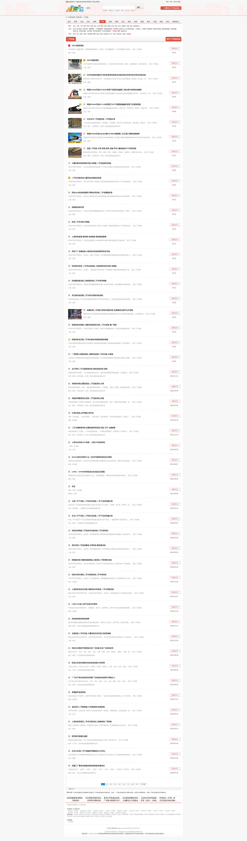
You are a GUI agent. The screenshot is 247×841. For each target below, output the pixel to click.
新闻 (161, 21)
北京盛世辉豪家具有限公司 (132, 798)
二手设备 (85, 17)
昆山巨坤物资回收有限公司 (86, 773)
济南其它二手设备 (97, 812)
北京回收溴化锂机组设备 (85, 655)
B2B (167, 21)
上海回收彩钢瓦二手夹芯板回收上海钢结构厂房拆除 (92, 722)
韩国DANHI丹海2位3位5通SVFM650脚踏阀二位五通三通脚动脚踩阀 (113, 134)
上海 (77, 26)
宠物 (142, 21)
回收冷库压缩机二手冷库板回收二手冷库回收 (89, 575)
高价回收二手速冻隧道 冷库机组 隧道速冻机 (89, 545)
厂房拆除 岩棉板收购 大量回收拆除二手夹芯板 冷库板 (92, 354)
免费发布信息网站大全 (135, 831)
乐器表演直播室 (138, 814)
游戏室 (158, 814)
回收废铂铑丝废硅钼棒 (80, 619)
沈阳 (91, 26)
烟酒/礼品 (124, 31)
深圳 (84, 26)
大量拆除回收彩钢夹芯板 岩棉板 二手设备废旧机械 (91, 163)
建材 (119, 31)
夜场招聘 (105, 10)
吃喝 (110, 21)
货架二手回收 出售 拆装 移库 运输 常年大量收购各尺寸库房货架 (111, 148)
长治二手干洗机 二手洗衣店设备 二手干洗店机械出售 (92, 516)
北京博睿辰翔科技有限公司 (95, 798)
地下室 (89, 814)
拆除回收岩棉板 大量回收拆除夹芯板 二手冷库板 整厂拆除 (94, 325)
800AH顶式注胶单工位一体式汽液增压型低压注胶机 (92, 457)
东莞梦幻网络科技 (94, 800)
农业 (114, 34)
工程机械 (89, 34)
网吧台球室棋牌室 (105, 814)
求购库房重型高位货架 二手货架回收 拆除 (88, 398)
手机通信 (115, 29)
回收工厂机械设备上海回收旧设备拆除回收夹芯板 (91, 251)
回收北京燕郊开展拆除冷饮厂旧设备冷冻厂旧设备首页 (92, 648)
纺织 (81, 34)
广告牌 (131, 814)
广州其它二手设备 (110, 810)
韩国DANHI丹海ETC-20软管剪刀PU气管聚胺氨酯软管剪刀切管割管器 (114, 104)
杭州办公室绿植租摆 (79, 816)
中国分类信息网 (93, 833)
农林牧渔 (175, 21)
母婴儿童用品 (157, 29)
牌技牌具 (114, 814)
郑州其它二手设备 (85, 812)
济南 (127, 26)
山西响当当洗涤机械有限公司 (91, 508)
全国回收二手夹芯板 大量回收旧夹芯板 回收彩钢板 (91, 633)
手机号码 (85, 29)
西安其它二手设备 (122, 810)
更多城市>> (136, 26)
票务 (129, 21)
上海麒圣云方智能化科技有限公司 (135, 800)
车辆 (154, 21)
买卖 (102, 21)
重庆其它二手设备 (73, 812)
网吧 (92, 816)
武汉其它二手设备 (134, 810)
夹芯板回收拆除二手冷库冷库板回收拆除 (87, 295)
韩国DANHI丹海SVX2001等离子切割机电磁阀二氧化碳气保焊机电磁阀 (114, 90)
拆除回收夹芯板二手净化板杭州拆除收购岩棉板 (90, 339)
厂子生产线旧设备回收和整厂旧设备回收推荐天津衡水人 (93, 677)
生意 (81, 21)
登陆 (167, 1)
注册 (171, 1)
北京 (74, 26)
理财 (116, 21)
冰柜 (73, 486)
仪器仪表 (106, 34)
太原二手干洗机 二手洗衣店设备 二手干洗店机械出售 (92, 501)
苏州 (88, 26)
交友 (88, 21)
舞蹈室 (162, 814)
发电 (101, 34)
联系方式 (175, 48)
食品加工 (119, 34)
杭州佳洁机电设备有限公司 (88, 743)
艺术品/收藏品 (106, 31)
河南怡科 (75, 800)
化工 (77, 34)
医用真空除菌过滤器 (79, 736)
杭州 (95, 26)
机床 (97, 34)
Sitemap (125, 831)
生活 (123, 21)
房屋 (75, 21)
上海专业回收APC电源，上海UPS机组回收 (88, 442)
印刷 (84, 34)
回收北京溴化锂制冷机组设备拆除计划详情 (88, 663)
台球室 (103, 816)
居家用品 (149, 29)
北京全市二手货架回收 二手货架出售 (101, 119)
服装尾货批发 (166, 29)
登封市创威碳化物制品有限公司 (88, 626)
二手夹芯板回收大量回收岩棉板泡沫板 (86, 178)
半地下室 (97, 816)
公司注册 (127, 10)
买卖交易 (79, 17)
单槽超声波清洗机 (79, 692)
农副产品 (75, 31)
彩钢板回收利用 (78, 207)
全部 (74, 29)
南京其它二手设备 (109, 812)
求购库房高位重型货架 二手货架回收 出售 (88, 384)
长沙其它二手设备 (170, 810)
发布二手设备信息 (173, 39)
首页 (69, 21)
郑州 (105, 26)
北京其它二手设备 (73, 810)
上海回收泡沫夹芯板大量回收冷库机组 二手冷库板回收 (93, 589)
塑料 (94, 34)
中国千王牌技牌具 (149, 814)
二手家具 (143, 29)
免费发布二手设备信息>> (172, 8)
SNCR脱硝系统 (78, 46)
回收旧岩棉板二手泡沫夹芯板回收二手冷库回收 (90, 531)
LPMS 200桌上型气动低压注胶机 (84, 604)
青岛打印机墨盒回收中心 (113, 798)
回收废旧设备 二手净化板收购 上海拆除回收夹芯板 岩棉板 (94, 266)
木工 (111, 34)
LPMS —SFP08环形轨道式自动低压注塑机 (88, 472)
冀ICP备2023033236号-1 (132, 828)
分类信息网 (71, 17)
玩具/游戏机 (82, 31)
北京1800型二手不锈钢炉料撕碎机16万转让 (88, 751)
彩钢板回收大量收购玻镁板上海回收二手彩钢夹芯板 (92, 560)
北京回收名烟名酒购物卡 (168, 800)
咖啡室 (88, 816)
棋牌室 (81, 814)
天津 (112, 26)
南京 (131, 26)
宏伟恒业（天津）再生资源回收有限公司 (106, 126)
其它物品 (79, 29)
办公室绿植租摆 (170, 814)
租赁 (122, 10)
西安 (102, 26)
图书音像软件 (97, 31)
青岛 (116, 26)
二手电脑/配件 (99, 29)
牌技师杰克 (95, 814)
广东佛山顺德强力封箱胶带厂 (115, 800)
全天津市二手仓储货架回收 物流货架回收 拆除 (89, 369)
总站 (67, 2)
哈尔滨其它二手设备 (85, 810)
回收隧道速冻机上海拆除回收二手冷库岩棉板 (89, 281)
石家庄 (124, 26)
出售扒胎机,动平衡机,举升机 (83, 413)
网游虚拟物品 (108, 29)
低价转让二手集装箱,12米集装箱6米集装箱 (88, 707)
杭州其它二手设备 (121, 812)
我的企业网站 (177, 1)
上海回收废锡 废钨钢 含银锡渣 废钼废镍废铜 (89, 237)
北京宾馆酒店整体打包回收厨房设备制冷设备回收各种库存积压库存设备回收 (116, 75)
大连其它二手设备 (158, 810)
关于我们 (107, 831)
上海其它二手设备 (98, 810)
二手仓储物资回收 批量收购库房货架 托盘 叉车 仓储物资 (93, 428)
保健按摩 (117, 10)
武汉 (119, 26)
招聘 (94, 21)
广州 (81, 26)
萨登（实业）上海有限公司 (151, 800)
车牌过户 (133, 10)
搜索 (138, 7)
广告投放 (119, 831)
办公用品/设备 (129, 29)
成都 (109, 26)
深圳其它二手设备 (146, 810)
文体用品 (89, 31)
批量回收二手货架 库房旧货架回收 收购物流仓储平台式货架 (110, 310)
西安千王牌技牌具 (122, 814)
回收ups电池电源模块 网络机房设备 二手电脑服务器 (92, 192)
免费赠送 (91, 29)
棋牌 (85, 814)
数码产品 (122, 29)
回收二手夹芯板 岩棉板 (81, 222)
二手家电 (137, 29)
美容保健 (173, 29)
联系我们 (113, 831)
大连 (98, 26)
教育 (135, 21)
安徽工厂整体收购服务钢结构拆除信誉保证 (88, 766)
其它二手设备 (127, 34)
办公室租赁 (108, 816)
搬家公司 (111, 10)
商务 (148, 21)
